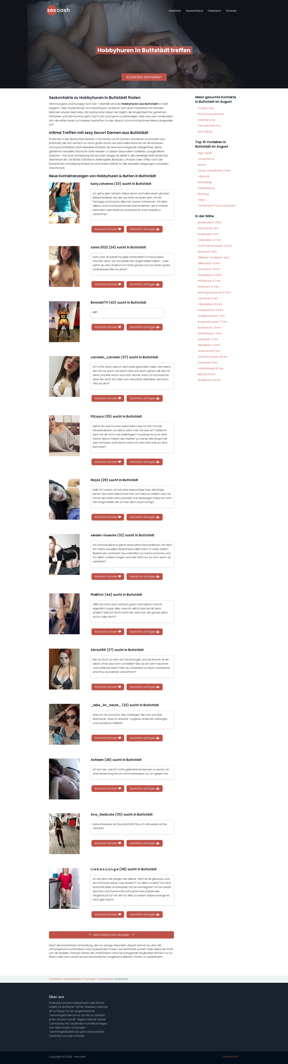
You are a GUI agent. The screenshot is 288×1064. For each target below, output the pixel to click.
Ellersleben (209, 345)
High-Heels (205, 153)
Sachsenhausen (213, 357)
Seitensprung (206, 120)
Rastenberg (210, 333)
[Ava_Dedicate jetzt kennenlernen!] (64, 833)
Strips (201, 200)
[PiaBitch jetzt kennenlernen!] (64, 613)
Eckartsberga (211, 368)
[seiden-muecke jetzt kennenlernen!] (64, 554)
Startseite (175, 11)
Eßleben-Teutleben (213, 257)
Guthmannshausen (215, 246)
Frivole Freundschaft (211, 114)
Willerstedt (209, 263)
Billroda (207, 374)
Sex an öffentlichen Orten (214, 170)
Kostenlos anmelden (144, 77)
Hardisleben (210, 275)
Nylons (202, 165)
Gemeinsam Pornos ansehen (217, 206)
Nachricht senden (106, 229)
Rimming (203, 194)
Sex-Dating (205, 131)
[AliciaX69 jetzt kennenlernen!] (64, 669)
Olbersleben (210, 304)
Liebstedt (208, 339)
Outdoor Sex (206, 108)
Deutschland (194, 11)
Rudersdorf (208, 234)
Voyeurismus (206, 159)
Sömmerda (105, 979)
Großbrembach (211, 316)
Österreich (214, 11)
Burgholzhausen (212, 322)
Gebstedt (208, 298)
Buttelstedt (209, 327)
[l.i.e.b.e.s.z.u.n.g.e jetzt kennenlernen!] (64, 888)
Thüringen (89, 979)
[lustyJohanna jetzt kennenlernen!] (64, 203)
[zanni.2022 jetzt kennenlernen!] (64, 266)
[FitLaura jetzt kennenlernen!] (64, 435)
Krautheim (208, 363)
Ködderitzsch (211, 310)
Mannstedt (208, 228)
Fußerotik (203, 176)
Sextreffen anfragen (143, 229)
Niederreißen (210, 222)
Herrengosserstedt (214, 292)
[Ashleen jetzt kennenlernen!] (64, 779)
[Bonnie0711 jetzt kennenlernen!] (64, 321)
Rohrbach (208, 287)
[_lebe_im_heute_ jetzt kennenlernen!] (64, 724)
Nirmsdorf (207, 252)
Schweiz (231, 11)
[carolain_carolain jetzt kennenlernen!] (64, 376)
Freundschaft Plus (209, 126)
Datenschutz (230, 1056)
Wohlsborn (209, 380)
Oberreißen (209, 240)
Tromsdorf (209, 269)
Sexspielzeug (206, 188)
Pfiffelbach (209, 281)
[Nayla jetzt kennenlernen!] (64, 499)
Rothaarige (205, 182)
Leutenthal (209, 351)
